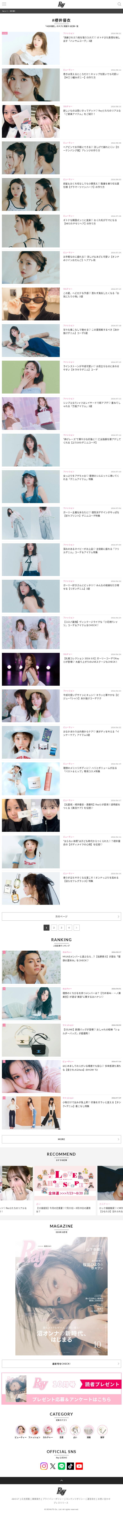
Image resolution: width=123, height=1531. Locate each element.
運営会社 (91, 1499)
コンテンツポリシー (75, 1499)
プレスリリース (61, 1502)
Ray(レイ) (5, 11)
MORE (61, 1139)
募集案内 (36, 1499)
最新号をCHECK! (61, 1363)
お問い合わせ (104, 1499)
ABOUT (15, 1499)
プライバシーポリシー (53, 1499)
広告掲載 (25, 1499)
